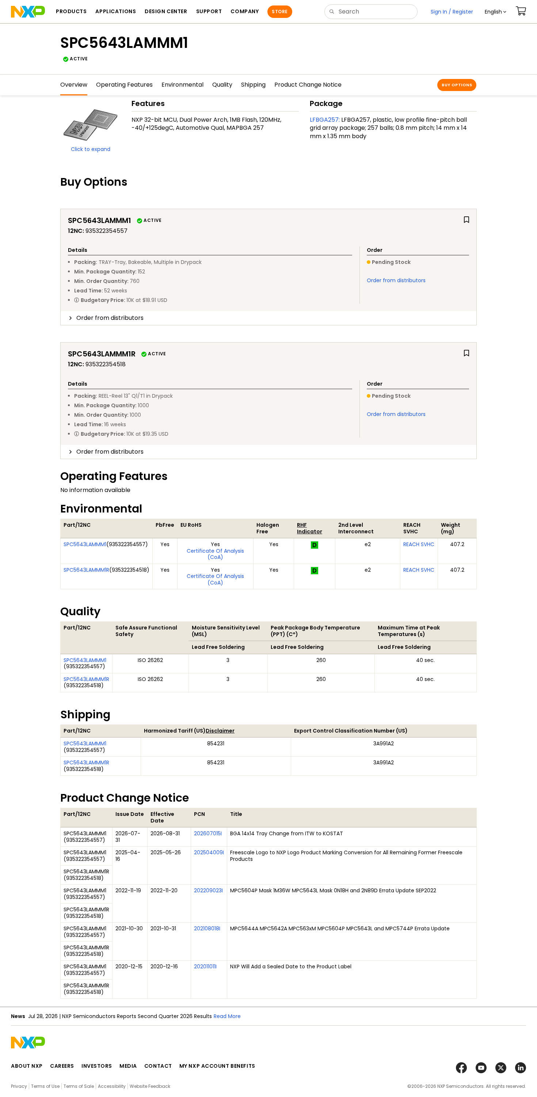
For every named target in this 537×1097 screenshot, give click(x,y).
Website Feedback (150, 1086)
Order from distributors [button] (110, 318)
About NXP (27, 1066)
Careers (62, 1066)
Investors (96, 1066)
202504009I (209, 852)
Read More (227, 1016)
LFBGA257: (325, 120)
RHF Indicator (309, 528)
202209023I (208, 890)
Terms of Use (45, 1086)
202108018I (207, 928)
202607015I (208, 833)
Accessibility (112, 1086)
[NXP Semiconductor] (28, 11)
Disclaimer (220, 730)
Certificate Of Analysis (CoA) (215, 554)
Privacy (19, 1086)
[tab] (268, 318)
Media (128, 1066)
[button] (496, 12)
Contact (158, 1066)
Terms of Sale (79, 1086)
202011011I (205, 966)
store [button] (279, 11)
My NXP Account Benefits (217, 1066)
